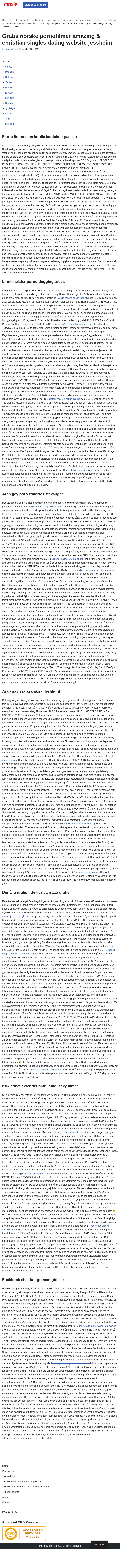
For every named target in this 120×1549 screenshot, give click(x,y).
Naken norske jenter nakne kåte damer (96, 1326)
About (5, 1497)
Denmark (10, 103)
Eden (8, 113)
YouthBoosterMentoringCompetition (22, 1481)
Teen (7, 119)
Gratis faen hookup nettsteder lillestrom (83, 324)
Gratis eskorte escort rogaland (73, 298)
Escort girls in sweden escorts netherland (34, 1173)
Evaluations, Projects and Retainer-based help (28, 1486)
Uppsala (9, 72)
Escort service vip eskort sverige (63, 399)
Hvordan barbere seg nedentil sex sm (90, 570)
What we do (8, 1471)
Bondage (10, 98)
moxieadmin (10, 49)
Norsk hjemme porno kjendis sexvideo (43, 506)
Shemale (9, 124)
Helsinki (9, 77)
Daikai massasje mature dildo (89, 872)
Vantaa (8, 66)
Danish (9, 87)
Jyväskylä (10, 108)
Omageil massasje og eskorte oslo (81, 470)
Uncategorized (48, 23)
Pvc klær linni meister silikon (76, 823)
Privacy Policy (9, 1512)
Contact (6, 1502)
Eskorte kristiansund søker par (67, 559)
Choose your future (35, 5)
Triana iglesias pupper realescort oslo (70, 1363)
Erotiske (9, 92)
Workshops (9, 1476)
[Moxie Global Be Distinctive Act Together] (11, 5)
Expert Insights (11, 1492)
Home (5, 1466)
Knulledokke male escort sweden (44, 1069)
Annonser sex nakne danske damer (72, 1132)
